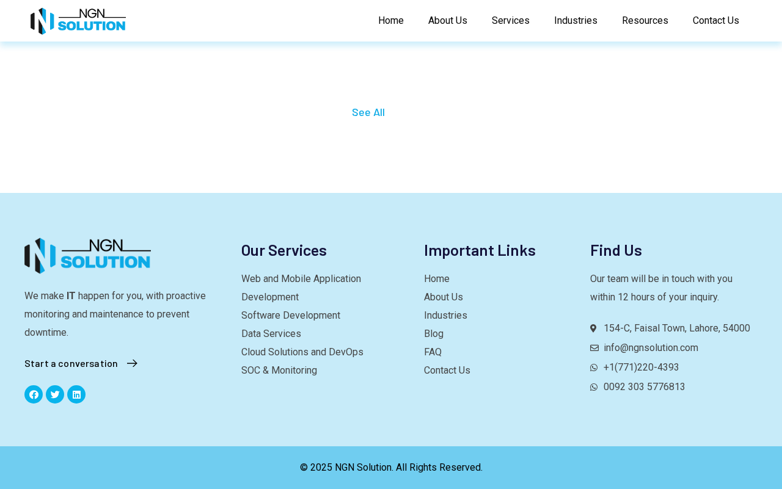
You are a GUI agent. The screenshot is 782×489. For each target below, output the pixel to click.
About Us (447, 20)
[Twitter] (55, 394)
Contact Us (716, 20)
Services (511, 20)
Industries (575, 20)
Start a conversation (71, 363)
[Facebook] (33, 394)
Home (391, 20)
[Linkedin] (76, 394)
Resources (645, 20)
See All (368, 111)
